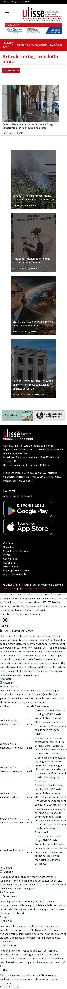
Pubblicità (9, 562)
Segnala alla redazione (15, 551)
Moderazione (10, 566)
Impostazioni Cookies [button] (12, 614)
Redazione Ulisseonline (23, 394)
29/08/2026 (39, 394)
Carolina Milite (19, 205)
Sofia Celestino (19, 268)
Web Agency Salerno (34, 588)
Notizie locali (11, 70)
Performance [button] (7, 892)
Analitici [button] (4, 917)
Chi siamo (8, 543)
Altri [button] (2, 966)
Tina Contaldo (19, 331)
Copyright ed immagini (16, 570)
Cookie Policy (10, 559)
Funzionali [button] (6, 868)
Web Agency (10, 588)
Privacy (7, 555)
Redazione (9, 547)
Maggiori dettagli (35, 610)
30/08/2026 (31, 205)
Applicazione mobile (14, 574)
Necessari (8, 683)
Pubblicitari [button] (6, 941)
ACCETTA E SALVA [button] (10, 987)
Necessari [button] (5, 679)
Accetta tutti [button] (32, 614)
